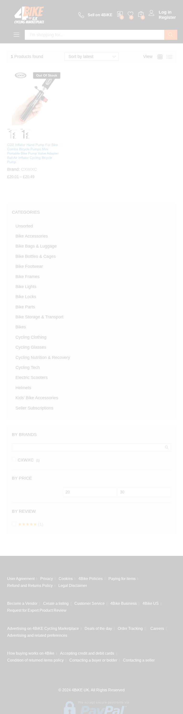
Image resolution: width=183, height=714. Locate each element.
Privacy (46, 578)
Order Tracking (130, 628)
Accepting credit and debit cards (87, 652)
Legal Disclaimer (72, 585)
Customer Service (89, 602)
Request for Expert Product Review (36, 609)
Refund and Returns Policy (30, 585)
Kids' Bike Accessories (36, 397)
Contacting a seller (139, 659)
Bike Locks (25, 296)
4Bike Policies (90, 578)
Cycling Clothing (30, 337)
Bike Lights (25, 286)
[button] (12, 701)
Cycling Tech (27, 367)
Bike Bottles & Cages (35, 256)
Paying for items (122, 578)
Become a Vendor (22, 602)
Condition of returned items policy (35, 659)
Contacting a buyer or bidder (93, 659)
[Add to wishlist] (44, 123)
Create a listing (56, 602)
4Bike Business (123, 602)
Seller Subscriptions (34, 408)
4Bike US (150, 602)
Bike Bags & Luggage (36, 246)
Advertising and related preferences (37, 634)
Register (167, 17)
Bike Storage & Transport (39, 317)
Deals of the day (98, 628)
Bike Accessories (31, 236)
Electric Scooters (31, 377)
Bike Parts (25, 307)
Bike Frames (27, 276)
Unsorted (24, 226)
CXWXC (26, 460)
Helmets (23, 387)
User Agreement (21, 578)
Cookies (66, 578)
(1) (30, 524)
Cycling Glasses (30, 347)
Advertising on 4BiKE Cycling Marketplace (43, 628)
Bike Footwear (29, 266)
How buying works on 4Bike (30, 652)
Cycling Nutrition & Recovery (42, 357)
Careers (156, 628)
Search (170, 35)
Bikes (20, 327)
